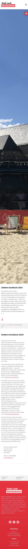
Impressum (14, 532)
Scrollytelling (14, 543)
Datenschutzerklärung (14, 535)
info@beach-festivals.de (12, 377)
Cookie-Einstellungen (14, 534)
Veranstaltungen (9, 325)
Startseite (3, 325)
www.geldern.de (8, 458)
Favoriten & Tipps (14, 545)
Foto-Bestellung (14, 542)
